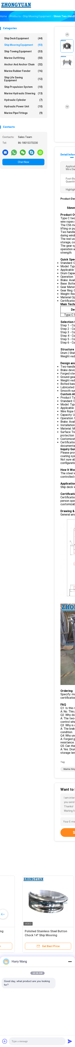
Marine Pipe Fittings (23, 113)
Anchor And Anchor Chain (23, 64)
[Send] (70, 1041)
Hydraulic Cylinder (23, 99)
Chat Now (23, 162)
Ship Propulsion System (23, 86)
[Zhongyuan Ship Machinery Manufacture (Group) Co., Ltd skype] (31, 152)
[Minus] (70, 961)
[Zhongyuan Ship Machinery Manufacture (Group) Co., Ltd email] (5, 152)
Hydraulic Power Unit (23, 106)
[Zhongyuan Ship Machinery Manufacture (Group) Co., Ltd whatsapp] (14, 152)
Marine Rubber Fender (23, 71)
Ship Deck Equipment (23, 38)
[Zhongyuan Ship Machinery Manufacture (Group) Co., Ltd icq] (40, 152)
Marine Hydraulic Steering (23, 93)
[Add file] (4, 1041)
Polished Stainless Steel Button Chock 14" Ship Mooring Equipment (26, 935)
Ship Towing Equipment (23, 51)
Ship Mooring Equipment (23, 44)
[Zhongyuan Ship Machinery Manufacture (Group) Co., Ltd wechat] (23, 152)
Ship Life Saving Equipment (23, 79)
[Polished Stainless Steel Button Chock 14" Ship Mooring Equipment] (28, 901)
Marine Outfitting (23, 57)
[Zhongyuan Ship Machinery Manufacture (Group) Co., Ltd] (16, 5)
